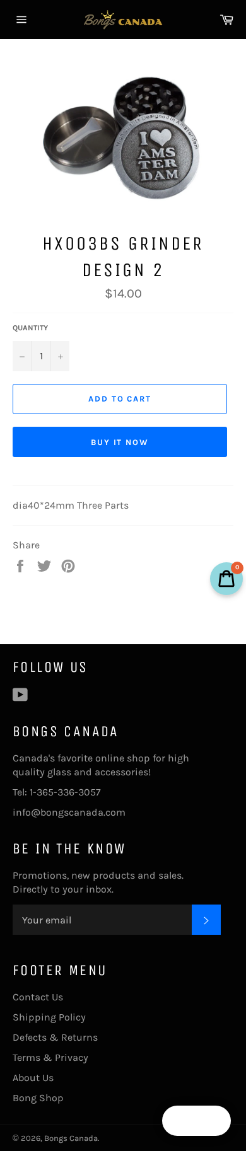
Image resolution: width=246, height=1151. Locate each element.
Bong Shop (38, 1098)
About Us (33, 1078)
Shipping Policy (49, 1017)
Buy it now (120, 442)
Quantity (30, 327)
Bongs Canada (71, 1138)
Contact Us (38, 997)
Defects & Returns (55, 1037)
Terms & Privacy (50, 1057)
